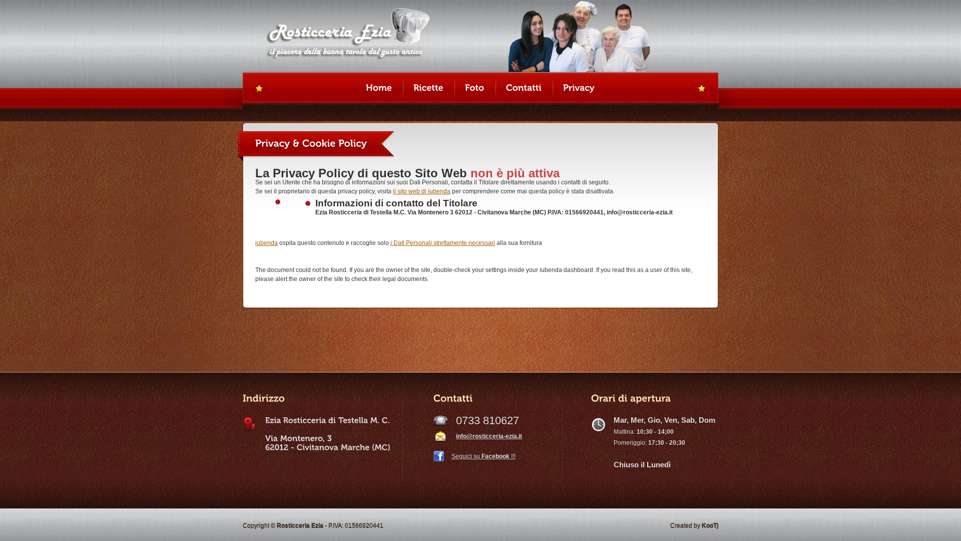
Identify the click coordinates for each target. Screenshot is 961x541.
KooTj (710, 525)
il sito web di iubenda (421, 191)
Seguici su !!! (483, 456)
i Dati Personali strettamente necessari (442, 242)
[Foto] (475, 88)
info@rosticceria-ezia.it (489, 436)
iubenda (266, 242)
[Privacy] (579, 88)
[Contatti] (524, 88)
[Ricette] (428, 88)
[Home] (379, 88)
